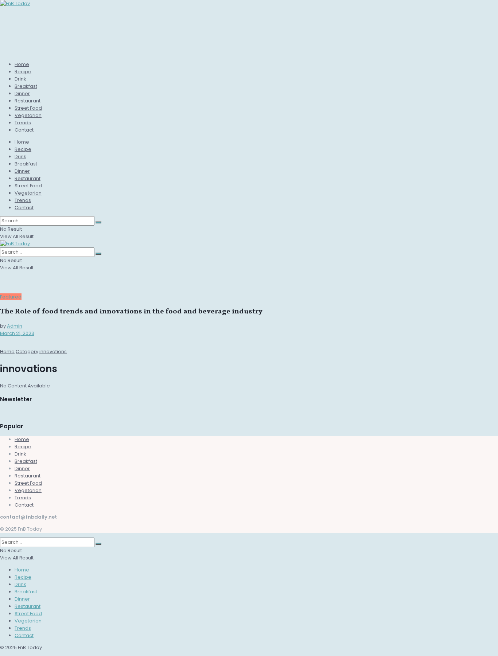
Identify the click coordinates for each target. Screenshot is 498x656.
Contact (24, 129)
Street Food (28, 108)
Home (22, 64)
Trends (23, 122)
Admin (14, 326)
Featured (11, 296)
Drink (20, 78)
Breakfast (26, 86)
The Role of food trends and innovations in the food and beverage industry (131, 311)
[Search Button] (98, 222)
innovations (53, 351)
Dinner (22, 93)
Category (27, 351)
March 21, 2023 (17, 333)
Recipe (23, 71)
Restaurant (27, 100)
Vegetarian (28, 115)
